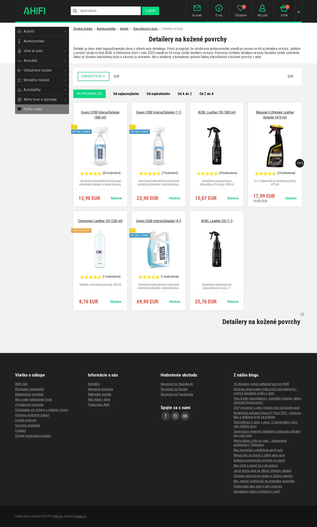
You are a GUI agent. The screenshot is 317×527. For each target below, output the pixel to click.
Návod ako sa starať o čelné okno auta (259, 455)
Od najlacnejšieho (126, 94)
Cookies (20, 431)
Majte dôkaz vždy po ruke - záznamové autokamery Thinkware (260, 443)
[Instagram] (175, 416)
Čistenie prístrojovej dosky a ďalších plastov (263, 476)
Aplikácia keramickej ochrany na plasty (259, 460)
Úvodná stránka (82, 28)
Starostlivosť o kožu (145, 28)
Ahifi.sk (57, 516)
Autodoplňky (32, 90)
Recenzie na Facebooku (177, 394)
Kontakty (94, 384)
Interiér (124, 28)
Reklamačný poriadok (29, 394)
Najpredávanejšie (89, 93)
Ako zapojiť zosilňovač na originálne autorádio (264, 481)
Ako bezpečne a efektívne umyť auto (258, 450)
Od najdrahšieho (158, 94)
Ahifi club (21, 384)
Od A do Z (185, 94)
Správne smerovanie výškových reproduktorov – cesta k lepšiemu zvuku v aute (266, 391)
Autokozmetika (34, 41)
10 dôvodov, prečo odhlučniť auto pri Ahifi (261, 384)
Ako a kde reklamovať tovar (33, 399)
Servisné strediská (27, 425)
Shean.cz (80, 516)
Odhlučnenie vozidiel (38, 70)
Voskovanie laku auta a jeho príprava (258, 486)
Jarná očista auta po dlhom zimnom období (262, 471)
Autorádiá (30, 61)
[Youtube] (185, 416)
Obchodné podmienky (29, 389)
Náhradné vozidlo (99, 394)
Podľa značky (33, 109)
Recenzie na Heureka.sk (177, 384)
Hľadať (150, 11)
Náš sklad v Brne (99, 399)
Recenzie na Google (174, 389)
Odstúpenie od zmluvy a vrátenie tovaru (41, 410)
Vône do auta (33, 51)
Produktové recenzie (29, 405)
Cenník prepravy (26, 420)
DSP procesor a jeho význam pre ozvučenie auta (267, 408)
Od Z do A (206, 94)
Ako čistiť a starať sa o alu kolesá (256, 466)
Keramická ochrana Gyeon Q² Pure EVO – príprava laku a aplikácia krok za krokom (267, 415)
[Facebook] (165, 416)
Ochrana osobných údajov (32, 415)
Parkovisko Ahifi (99, 405)
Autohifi (29, 31)
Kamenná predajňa (100, 389)
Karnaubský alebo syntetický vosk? (257, 491)
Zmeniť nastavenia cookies (33, 436)
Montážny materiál (36, 80)
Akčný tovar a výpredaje (40, 99)
